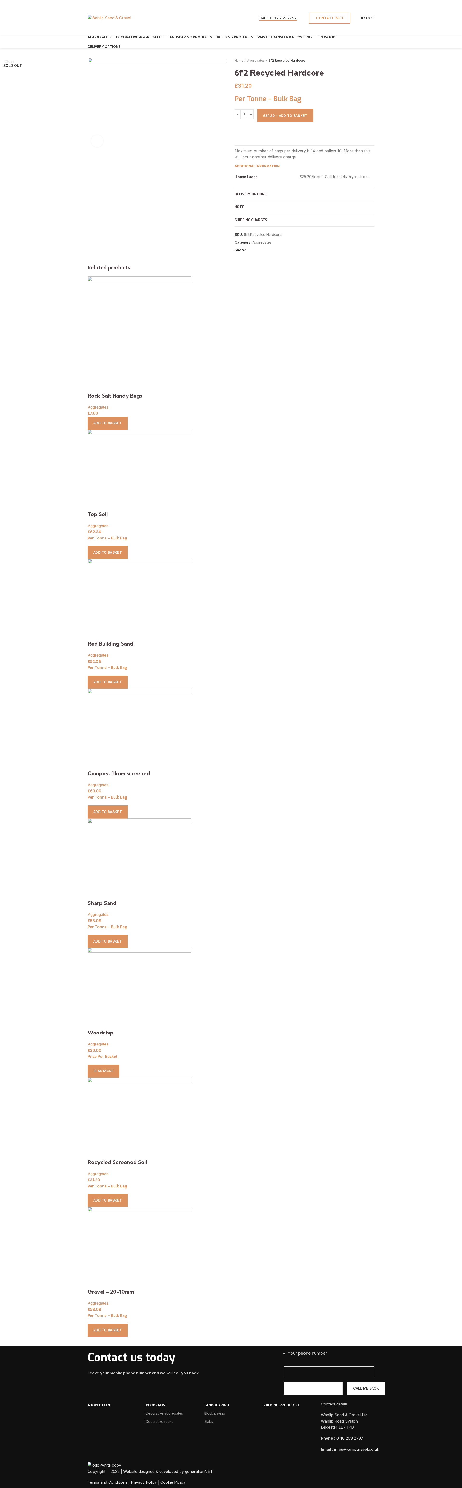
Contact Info (329, 18)
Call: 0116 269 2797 (278, 18)
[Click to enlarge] (97, 141)
